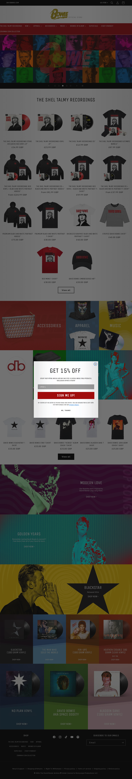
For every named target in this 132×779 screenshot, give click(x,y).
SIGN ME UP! (66, 395)
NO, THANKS (66, 410)
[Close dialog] (95, 364)
